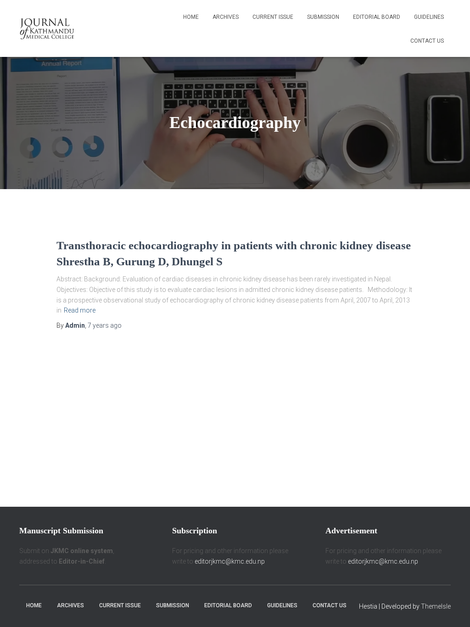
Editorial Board (376, 17)
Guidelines (429, 17)
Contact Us (427, 41)
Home (191, 17)
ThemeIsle (436, 606)
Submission (323, 17)
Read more (79, 310)
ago (105, 325)
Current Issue (272, 17)
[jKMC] (47, 28)
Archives (226, 17)
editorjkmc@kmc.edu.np (230, 561)
